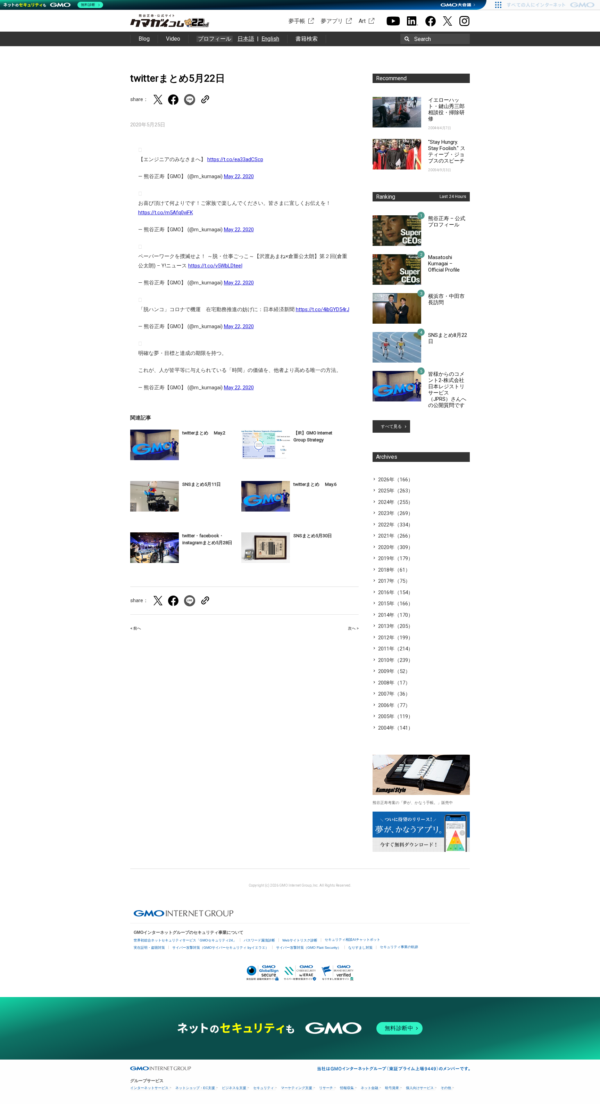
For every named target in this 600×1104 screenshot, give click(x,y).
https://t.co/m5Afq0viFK (165, 212)
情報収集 (347, 1088)
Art (362, 21)
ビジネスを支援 (234, 1088)
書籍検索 (306, 38)
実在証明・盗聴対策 (149, 947)
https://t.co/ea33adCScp (235, 159)
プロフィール (214, 39)
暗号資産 (392, 1088)
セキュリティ (263, 1088)
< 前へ (135, 628)
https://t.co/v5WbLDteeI (215, 266)
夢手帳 (297, 21)
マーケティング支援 (296, 1088)
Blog (144, 38)
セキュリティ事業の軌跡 (399, 947)
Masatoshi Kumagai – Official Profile (444, 263)
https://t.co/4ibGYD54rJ (322, 309)
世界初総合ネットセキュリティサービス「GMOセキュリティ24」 (185, 940)
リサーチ (326, 1088)
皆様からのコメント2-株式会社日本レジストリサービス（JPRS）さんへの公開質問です (447, 389)
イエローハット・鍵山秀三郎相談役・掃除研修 (446, 109)
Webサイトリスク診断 (299, 940)
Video (173, 38)
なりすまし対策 (360, 947)
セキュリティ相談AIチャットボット (352, 939)
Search (422, 39)
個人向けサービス (420, 1088)
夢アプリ (332, 21)
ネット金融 (369, 1088)
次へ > (353, 628)
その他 (446, 1088)
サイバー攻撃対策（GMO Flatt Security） (308, 947)
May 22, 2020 (239, 176)
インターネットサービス (149, 1088)
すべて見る (391, 426)
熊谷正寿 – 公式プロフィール (446, 221)
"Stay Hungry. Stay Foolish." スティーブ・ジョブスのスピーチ (446, 151)
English (270, 38)
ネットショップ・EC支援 (195, 1088)
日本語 (246, 38)
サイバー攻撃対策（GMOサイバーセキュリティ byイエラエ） (220, 947)
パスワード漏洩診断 (259, 940)
